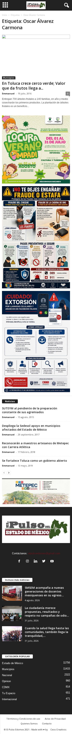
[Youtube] (52, 561)
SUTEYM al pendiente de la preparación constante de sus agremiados (29, 410)
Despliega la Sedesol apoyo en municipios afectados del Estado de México (31, 427)
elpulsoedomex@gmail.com (44, 553)
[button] (65, 5)
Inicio (4, 15)
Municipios (8, 77)
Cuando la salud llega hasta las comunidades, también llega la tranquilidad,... (47, 632)
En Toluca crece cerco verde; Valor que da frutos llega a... (33, 86)
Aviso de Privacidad (55, 718)
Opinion (6, 681)
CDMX (6, 687)
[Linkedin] (36, 561)
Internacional (9, 699)
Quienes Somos (29, 723)
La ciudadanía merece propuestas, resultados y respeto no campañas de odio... (47, 611)
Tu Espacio (8, 693)
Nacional (7, 675)
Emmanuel (8, 93)
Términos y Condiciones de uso (23, 718)
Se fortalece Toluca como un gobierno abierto (34, 460)
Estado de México (12, 663)
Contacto (47, 723)
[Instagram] (28, 561)
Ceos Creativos (58, 729)
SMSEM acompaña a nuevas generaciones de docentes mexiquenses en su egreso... (44, 591)
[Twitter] (45, 561)
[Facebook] (20, 561)
